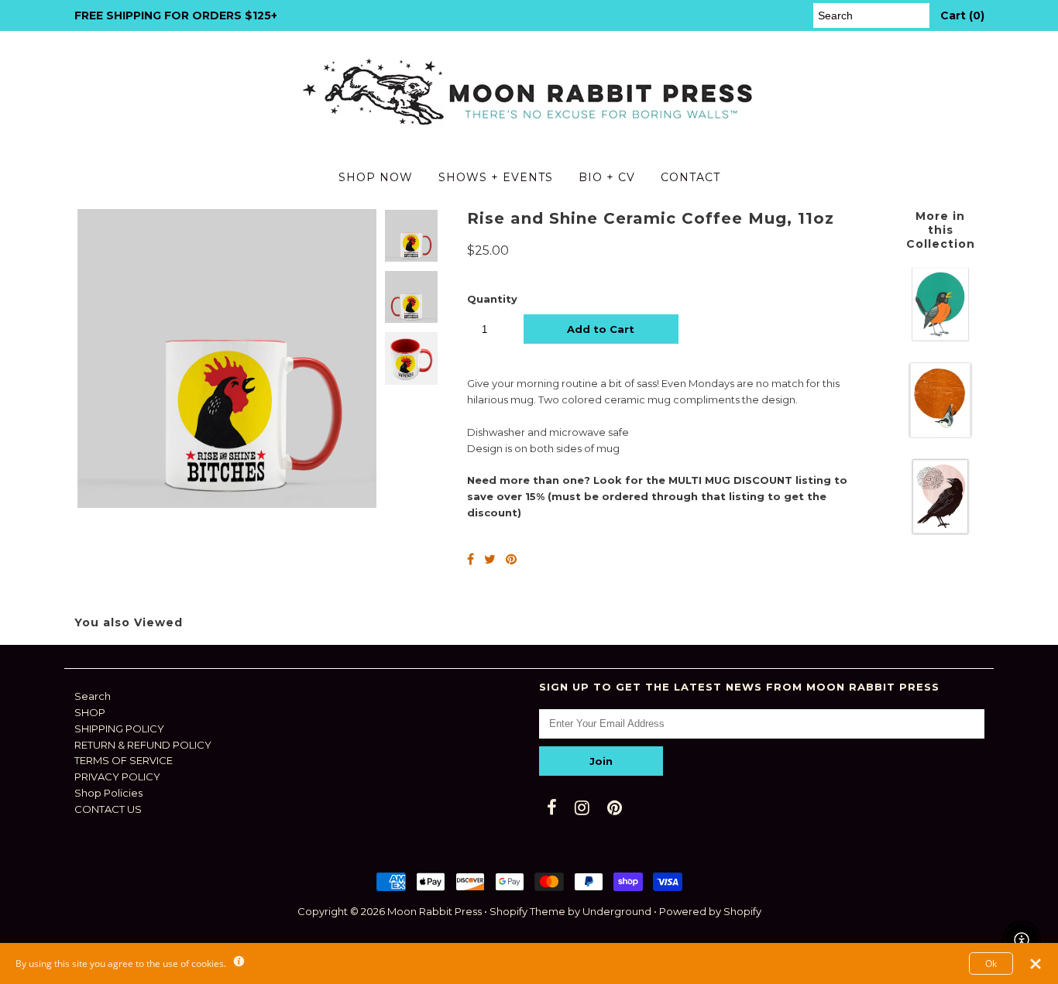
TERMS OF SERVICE (123, 760)
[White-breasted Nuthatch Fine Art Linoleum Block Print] (940, 434)
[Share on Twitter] (490, 559)
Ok (991, 963)
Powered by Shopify (710, 911)
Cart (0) (962, 15)
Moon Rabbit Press (434, 911)
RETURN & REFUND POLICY (142, 745)
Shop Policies (108, 793)
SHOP (89, 712)
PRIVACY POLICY (117, 776)
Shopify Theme (527, 911)
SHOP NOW (375, 177)
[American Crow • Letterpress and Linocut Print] (940, 531)
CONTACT (690, 177)
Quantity (492, 299)
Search (92, 696)
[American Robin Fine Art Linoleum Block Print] (940, 338)
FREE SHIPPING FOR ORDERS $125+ (175, 15)
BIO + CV (607, 177)
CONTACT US (108, 809)
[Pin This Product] (511, 559)
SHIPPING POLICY (119, 728)
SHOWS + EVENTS (495, 177)
